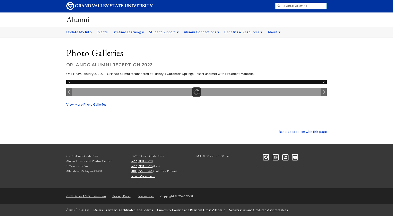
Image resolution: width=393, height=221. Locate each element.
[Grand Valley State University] (109, 9)
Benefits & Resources (242, 32)
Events (102, 32)
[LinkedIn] (286, 157)
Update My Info (79, 32)
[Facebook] (266, 157)
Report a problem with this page (303, 131)
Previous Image (69, 92)
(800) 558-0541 (142, 171)
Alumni (78, 19)
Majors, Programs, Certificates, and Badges (123, 210)
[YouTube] (295, 157)
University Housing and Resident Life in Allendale (191, 210)
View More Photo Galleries (86, 104)
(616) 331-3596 (142, 166)
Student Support (163, 32)
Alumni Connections (200, 32)
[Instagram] (276, 157)
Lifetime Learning (127, 32)
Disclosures (146, 196)
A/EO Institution (86, 196)
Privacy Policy (121, 196)
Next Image (324, 92)
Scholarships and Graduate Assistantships (258, 210)
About (273, 32)
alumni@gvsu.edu (143, 176)
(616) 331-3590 (142, 161)
